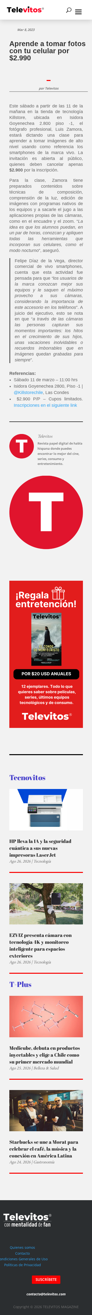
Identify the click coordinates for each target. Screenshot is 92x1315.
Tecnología (42, 861)
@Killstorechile (28, 392)
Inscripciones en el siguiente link (45, 405)
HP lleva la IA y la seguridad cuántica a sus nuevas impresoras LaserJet (40, 848)
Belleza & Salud (46, 1068)
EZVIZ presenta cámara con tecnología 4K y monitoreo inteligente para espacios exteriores (40, 945)
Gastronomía (43, 1162)
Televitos (51, 88)
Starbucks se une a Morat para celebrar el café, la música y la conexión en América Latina (43, 1149)
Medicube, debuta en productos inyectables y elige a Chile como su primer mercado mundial (44, 1055)
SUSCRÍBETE (46, 1279)
